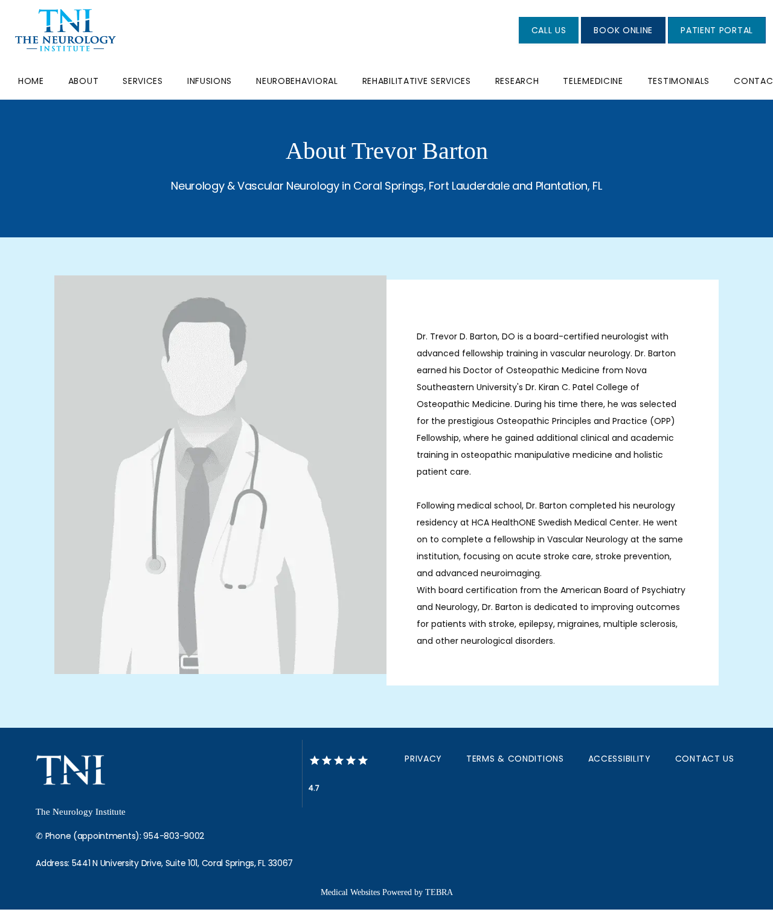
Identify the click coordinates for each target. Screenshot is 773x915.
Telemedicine (593, 81)
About (83, 81)
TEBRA (439, 892)
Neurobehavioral (297, 81)
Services (143, 81)
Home (31, 81)
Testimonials (678, 81)
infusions (209, 81)
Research (517, 81)
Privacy (423, 759)
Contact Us (704, 759)
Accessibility (619, 759)
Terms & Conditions (515, 759)
